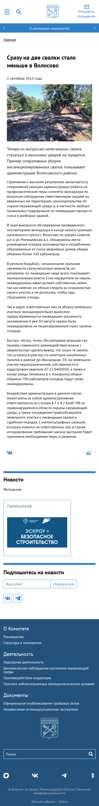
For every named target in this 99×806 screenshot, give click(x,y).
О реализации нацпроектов (49, 28)
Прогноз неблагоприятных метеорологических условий (48, 683)
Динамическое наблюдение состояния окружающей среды (46, 670)
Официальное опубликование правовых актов (41, 703)
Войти (63, 802)
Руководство (13, 636)
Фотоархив (12, 489)
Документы (15, 695)
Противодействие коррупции (27, 677)
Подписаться (63, 584)
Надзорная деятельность (23, 662)
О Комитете (16, 628)
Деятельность (18, 654)
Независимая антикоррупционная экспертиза (40, 709)
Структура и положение (22, 642)
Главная (9, 39)
